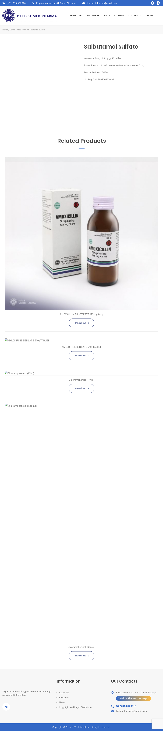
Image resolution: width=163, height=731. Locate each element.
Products (64, 697)
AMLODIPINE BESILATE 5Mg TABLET (81, 347)
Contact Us (134, 15)
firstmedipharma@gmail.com (101, 3)
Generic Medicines (18, 30)
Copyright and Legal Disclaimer (75, 707)
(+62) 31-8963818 (16, 3)
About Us (84, 15)
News (121, 15)
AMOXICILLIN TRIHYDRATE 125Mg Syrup (81, 314)
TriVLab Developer (81, 727)
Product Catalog (103, 15)
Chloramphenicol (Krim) (81, 379)
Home (73, 15)
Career (149, 15)
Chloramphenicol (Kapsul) (81, 647)
